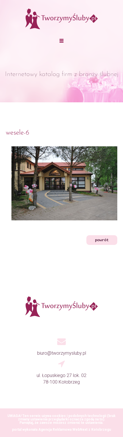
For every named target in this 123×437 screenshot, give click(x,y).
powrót (102, 240)
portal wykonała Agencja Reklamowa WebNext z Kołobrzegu (61, 430)
